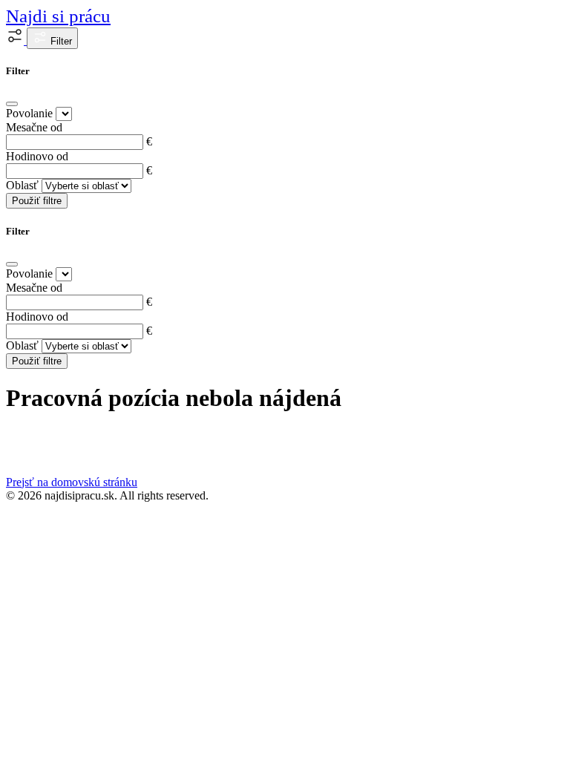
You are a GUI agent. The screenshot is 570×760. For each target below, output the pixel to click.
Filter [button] (60, 41)
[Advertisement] (285, 614)
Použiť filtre (37, 200)
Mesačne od (34, 127)
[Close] (12, 104)
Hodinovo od (37, 156)
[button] (16, 40)
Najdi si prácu (58, 16)
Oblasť (22, 185)
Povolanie (29, 113)
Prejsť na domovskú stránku (71, 482)
